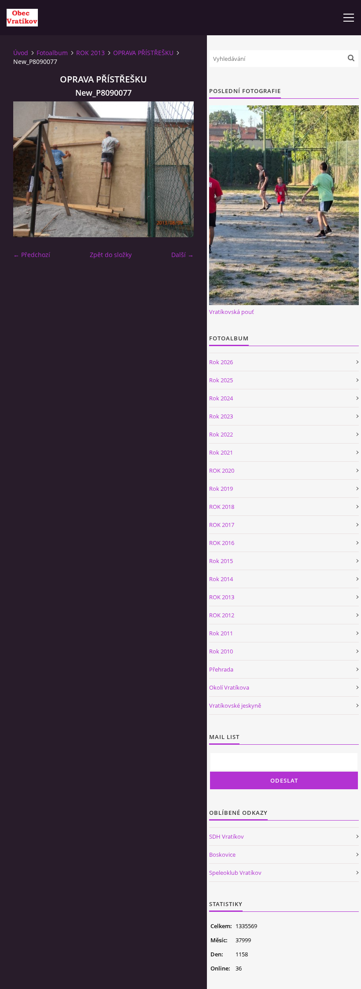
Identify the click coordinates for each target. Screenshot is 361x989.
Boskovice (222, 854)
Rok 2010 (221, 651)
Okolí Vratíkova (229, 687)
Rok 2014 (221, 579)
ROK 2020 (221, 470)
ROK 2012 (221, 615)
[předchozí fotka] (27, 169)
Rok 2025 (221, 380)
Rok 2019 (221, 489)
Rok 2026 (221, 362)
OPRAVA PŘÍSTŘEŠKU (143, 53)
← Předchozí (31, 254)
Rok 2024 (221, 398)
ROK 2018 (221, 507)
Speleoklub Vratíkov (235, 873)
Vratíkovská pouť (231, 312)
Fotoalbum (52, 53)
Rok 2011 (221, 633)
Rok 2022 (221, 434)
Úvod (20, 53)
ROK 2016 (221, 543)
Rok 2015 (221, 561)
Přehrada (221, 669)
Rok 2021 (221, 452)
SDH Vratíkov (226, 836)
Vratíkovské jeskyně (235, 705)
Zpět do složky (111, 254)
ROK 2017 (221, 525)
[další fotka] (179, 169)
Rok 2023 (221, 416)
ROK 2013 (90, 53)
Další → (182, 254)
